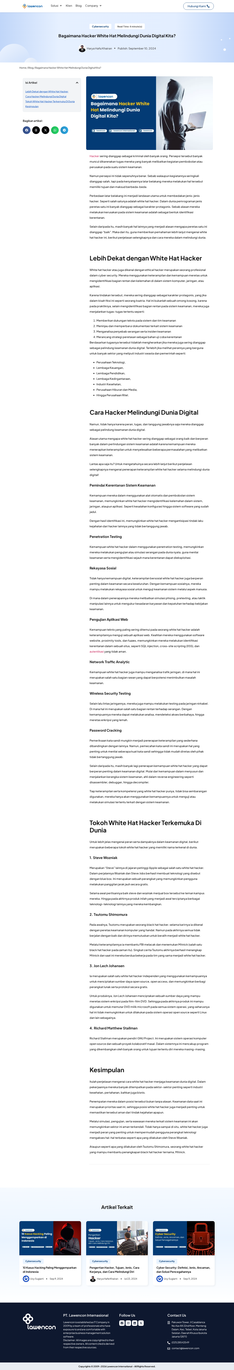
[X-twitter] (141, 1323)
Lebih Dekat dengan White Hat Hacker (47, 91)
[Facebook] (122, 1323)
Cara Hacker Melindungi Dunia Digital (45, 96)
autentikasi (97, 651)
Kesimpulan (32, 106)
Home (22, 67)
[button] (56, 6)
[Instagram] (128, 1323)
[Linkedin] (134, 1323)
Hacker (94, 156)
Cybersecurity (33, 1261)
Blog (30, 67)
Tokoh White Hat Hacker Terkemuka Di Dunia (50, 101)
